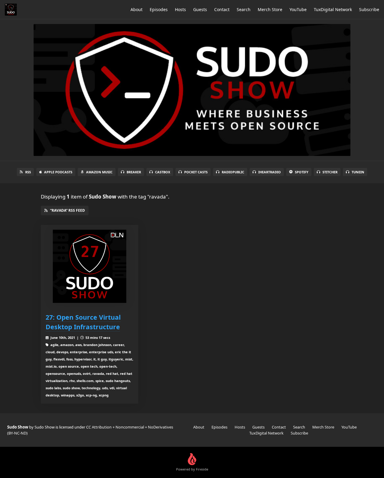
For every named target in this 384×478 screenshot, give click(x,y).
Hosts (180, 9)
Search (243, 9)
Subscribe (369, 9)
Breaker (134, 172)
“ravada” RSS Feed (67, 210)
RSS (28, 172)
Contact (222, 9)
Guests (200, 9)
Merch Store (270, 9)
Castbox (162, 172)
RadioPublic (233, 172)
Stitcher (330, 172)
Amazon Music (99, 172)
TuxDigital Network (333, 9)
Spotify (301, 172)
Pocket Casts (196, 172)
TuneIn (358, 172)
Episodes (159, 9)
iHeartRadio (269, 172)
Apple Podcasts (58, 172)
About (136, 9)
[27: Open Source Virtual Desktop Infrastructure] (89, 266)
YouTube (298, 9)
